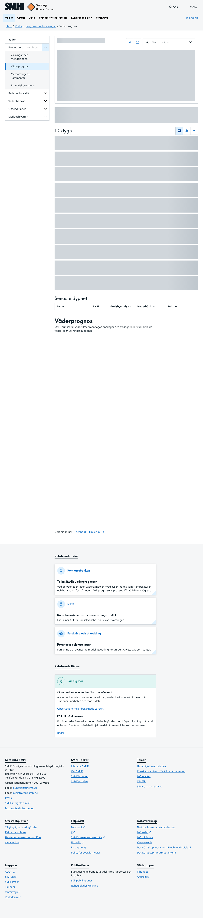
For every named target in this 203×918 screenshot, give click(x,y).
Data (32, 18)
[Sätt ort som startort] (137, 42)
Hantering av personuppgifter (23, 837)
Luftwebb (159, 832)
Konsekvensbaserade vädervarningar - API (86, 615)
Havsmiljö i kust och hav (151, 766)
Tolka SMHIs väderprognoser (77, 582)
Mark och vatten (18, 116)
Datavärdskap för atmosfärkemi (156, 852)
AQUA (25, 871)
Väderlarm (28, 897)
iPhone (158, 871)
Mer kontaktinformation (19, 808)
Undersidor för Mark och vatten (45, 116)
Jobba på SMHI (80, 766)
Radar (60, 733)
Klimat (21, 18)
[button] (173, 7)
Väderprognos (19, 66)
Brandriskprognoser (23, 85)
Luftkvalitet (144, 776)
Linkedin (93, 842)
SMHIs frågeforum (33, 803)
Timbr (25, 887)
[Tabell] (179, 131)
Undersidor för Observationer (45, 109)
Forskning (102, 18)
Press (8, 798)
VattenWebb (144, 842)
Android (159, 876)
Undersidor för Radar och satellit (45, 93)
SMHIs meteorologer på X (101, 837)
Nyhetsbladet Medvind (84, 885)
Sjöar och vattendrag (149, 786)
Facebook (81, 532)
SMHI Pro (27, 882)
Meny (193, 7)
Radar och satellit (18, 93)
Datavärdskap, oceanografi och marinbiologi (164, 847)
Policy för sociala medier (85, 852)
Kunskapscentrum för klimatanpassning (161, 771)
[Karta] (186, 131)
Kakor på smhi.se (15, 832)
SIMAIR (141, 781)
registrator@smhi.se (25, 793)
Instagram (94, 847)
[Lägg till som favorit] (130, 42)
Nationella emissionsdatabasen (156, 827)
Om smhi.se (12, 842)
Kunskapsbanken (81, 18)
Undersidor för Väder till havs (45, 101)
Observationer (17, 109)
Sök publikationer (81, 880)
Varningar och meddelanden (19, 57)
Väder (9, 18)
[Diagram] (194, 131)
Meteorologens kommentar (20, 76)
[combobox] (168, 42)
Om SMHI (77, 771)
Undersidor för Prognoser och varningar (45, 47)
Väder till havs (16, 101)
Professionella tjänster (53, 18)
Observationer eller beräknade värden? (80, 708)
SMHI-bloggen (79, 776)
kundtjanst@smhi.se (25, 787)
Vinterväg (28, 892)
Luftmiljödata (145, 837)
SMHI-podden (79, 781)
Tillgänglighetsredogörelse (21, 827)
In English (192, 18)
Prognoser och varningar (41, 26)
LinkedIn (94, 532)
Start (9, 26)
